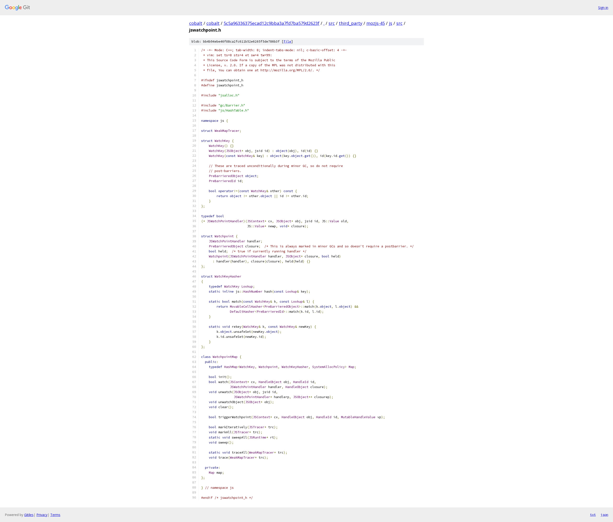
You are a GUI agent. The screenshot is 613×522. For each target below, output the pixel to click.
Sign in (603, 7)
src (332, 23)
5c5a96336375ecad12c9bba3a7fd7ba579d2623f (271, 23)
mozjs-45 (375, 23)
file (287, 41)
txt (593, 514)
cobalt (195, 23)
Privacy (41, 514)
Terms (55, 514)
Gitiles (29, 514)
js (390, 23)
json (604, 514)
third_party (350, 23)
